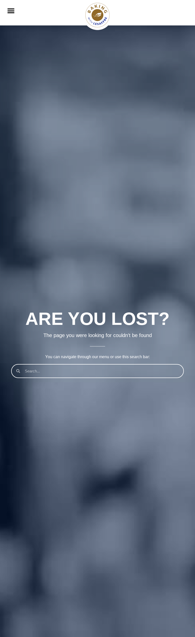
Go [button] (181, 20)
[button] (11, 11)
